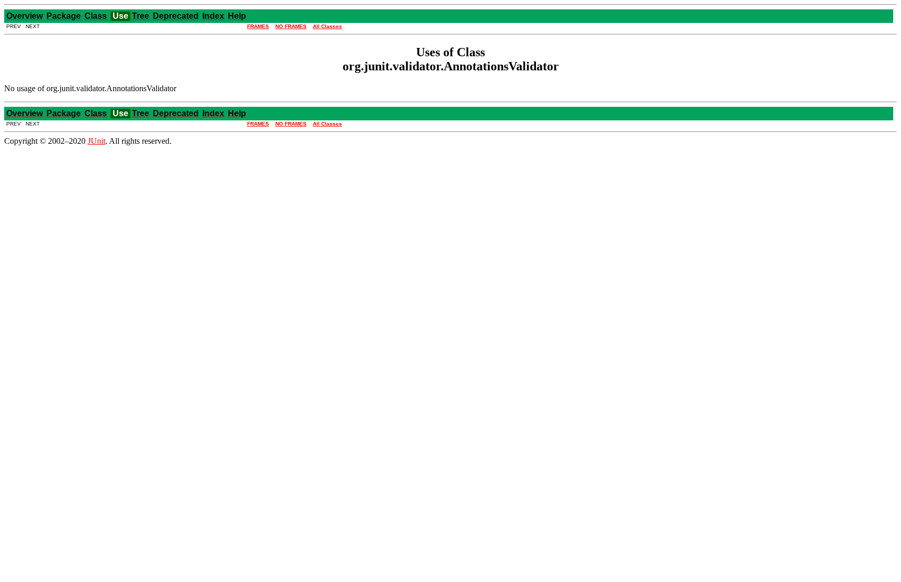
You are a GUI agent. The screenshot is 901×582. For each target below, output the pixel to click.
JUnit (96, 141)
